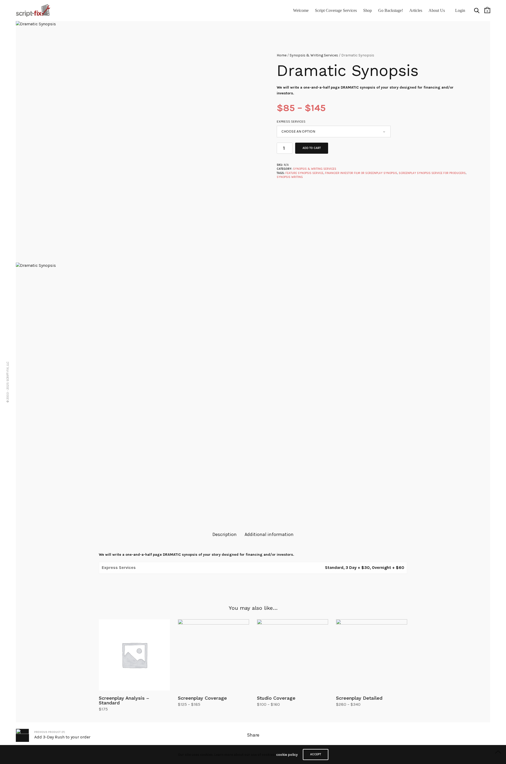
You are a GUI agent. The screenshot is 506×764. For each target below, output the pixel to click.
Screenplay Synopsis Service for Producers (432, 173)
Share (253, 735)
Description (224, 534)
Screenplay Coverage (202, 698)
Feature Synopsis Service (304, 173)
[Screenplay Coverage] (213, 654)
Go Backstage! (390, 10)
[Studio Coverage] (292, 654)
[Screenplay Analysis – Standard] (134, 654)
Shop (367, 10)
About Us (437, 10)
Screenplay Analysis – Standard (124, 700)
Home (281, 55)
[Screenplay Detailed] (371, 654)
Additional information (269, 534)
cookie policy (287, 755)
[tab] (224, 534)
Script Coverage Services (336, 10)
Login (460, 10)
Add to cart (312, 148)
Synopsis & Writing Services (314, 55)
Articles (415, 10)
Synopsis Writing (290, 177)
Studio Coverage (276, 698)
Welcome (301, 10)
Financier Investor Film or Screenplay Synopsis (361, 173)
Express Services (291, 121)
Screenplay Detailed (359, 698)
